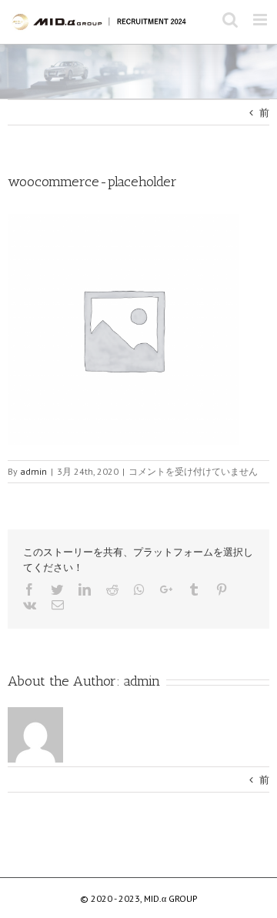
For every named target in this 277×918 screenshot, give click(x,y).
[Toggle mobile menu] (261, 20)
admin (142, 681)
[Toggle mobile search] (230, 20)
